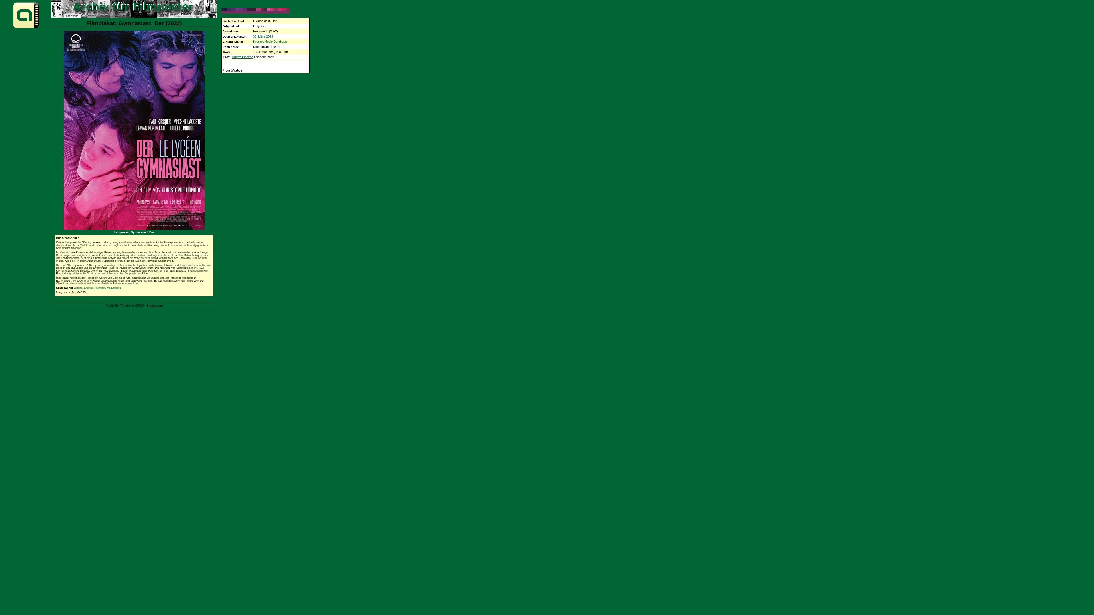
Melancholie (114, 287)
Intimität (100, 287)
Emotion (89, 287)
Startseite (72, 15)
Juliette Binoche (242, 57)
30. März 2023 (263, 36)
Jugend (78, 287)
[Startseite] (26, 28)
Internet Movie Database (270, 41)
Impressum (155, 305)
